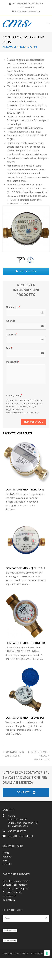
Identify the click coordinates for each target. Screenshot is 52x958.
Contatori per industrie (15, 884)
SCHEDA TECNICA (28, 271)
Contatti (7, 864)
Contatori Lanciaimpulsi (15, 888)
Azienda (7, 856)
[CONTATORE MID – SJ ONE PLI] (26, 689)
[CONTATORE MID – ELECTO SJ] (26, 461)
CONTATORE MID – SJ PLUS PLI (25, 568)
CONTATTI (23, 792)
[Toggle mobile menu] (47, 24)
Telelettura (9, 899)
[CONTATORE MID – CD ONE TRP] (26, 615)
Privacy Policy (10, 930)
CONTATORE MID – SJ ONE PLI (24, 717)
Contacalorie (9, 896)
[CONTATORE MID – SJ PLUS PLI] (26, 540)
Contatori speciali (12, 892)
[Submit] (46, 918)
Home (6, 852)
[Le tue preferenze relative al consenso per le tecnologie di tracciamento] (47, 953)
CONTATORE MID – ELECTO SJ (24, 489)
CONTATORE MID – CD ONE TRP (25, 643)
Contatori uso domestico (16, 881)
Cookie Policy (10, 940)
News (6, 860)
